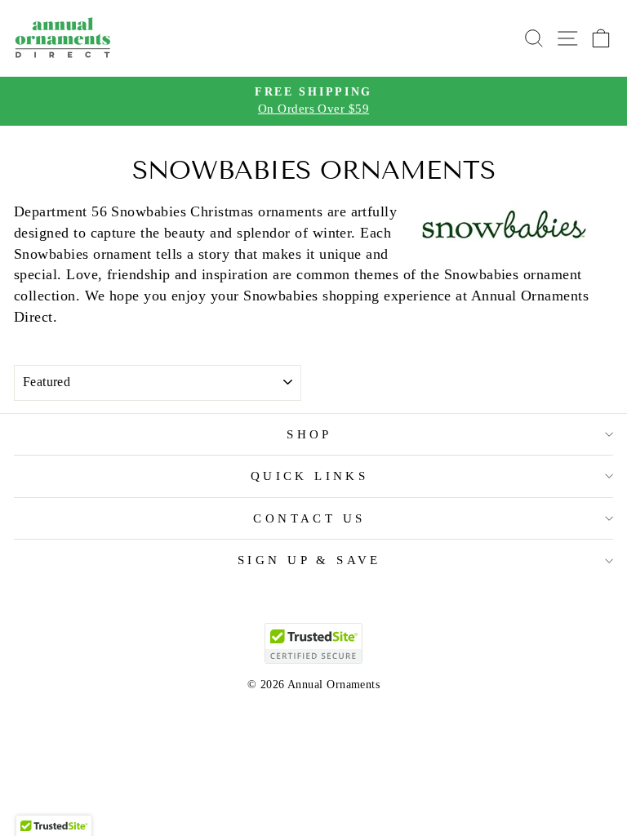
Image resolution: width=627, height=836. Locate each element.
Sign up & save (309, 560)
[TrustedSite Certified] (313, 643)
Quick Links (310, 475)
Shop (309, 434)
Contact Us (309, 518)
